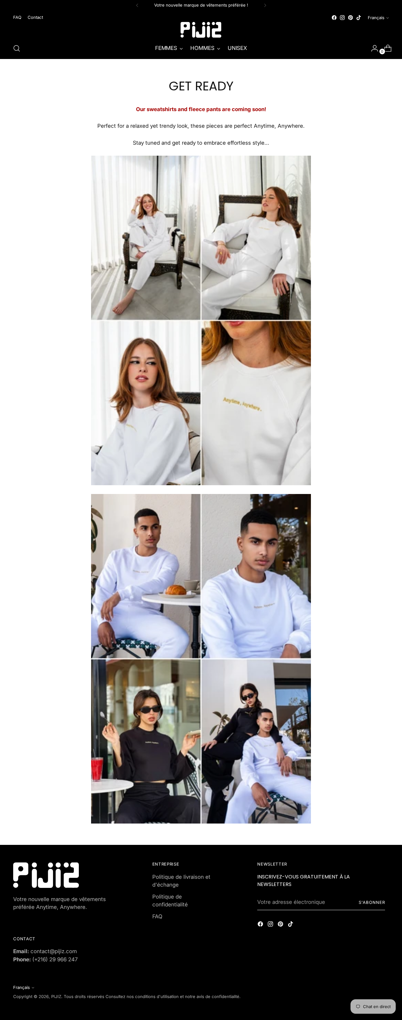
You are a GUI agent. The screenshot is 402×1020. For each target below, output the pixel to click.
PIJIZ (56, 996)
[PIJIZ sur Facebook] (334, 17)
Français (376, 17)
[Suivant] (265, 5)
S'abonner (372, 902)
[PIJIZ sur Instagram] (342, 17)
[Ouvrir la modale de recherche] (16, 48)
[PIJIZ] (201, 30)
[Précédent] (137, 5)
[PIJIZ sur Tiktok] (358, 17)
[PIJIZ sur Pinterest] (350, 17)
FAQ (157, 916)
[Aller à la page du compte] (372, 48)
